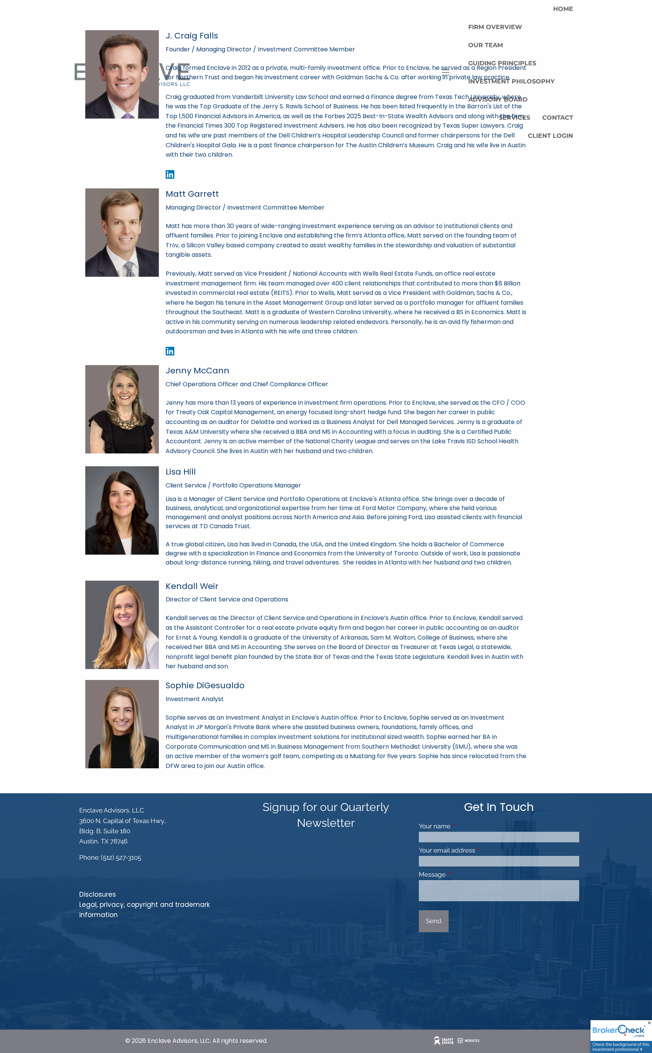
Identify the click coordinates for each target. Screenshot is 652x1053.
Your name (466, 826)
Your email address (478, 850)
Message (463, 874)
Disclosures (97, 894)
